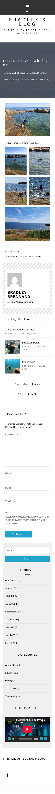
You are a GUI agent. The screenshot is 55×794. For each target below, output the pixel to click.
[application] (27, 729)
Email (9, 488)
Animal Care (11, 665)
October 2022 (11, 580)
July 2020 (10, 627)
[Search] (27, 11)
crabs (16, 256)
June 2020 (10, 635)
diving (24, 256)
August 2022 (11, 588)
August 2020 (11, 619)
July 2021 (9, 596)
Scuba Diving (12, 251)
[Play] (9, 738)
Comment (11, 434)
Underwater (28, 361)
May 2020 (10, 643)
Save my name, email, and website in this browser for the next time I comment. (27, 520)
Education (10, 673)
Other (8, 680)
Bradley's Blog (27, 22)
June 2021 (10, 604)
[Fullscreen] (45, 738)
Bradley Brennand (38, 73)
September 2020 (13, 611)
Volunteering (11, 696)
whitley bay (35, 256)
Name (9, 473)
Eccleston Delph (30, 342)
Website (10, 501)
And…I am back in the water (20, 329)
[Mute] (41, 738)
